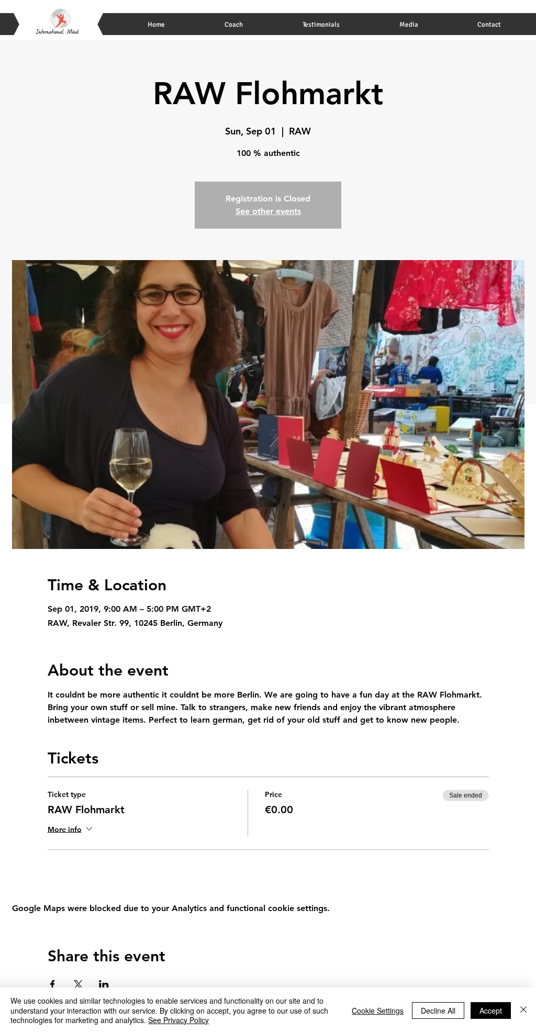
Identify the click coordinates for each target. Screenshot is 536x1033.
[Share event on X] (78, 984)
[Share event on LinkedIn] (104, 984)
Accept (490, 1010)
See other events (268, 211)
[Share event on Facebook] (53, 984)
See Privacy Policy (178, 1020)
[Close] (523, 1010)
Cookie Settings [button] (378, 1010)
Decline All (438, 1010)
